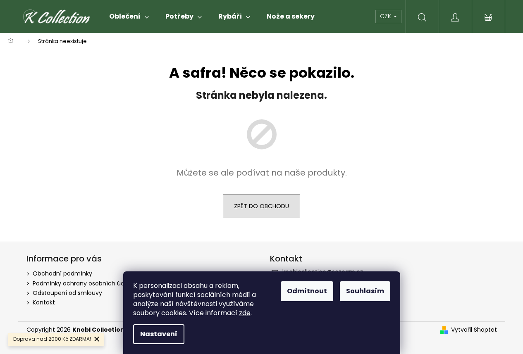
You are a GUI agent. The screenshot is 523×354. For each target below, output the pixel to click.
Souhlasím (365, 291)
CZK (386, 16)
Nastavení (158, 334)
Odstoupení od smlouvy (67, 293)
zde (245, 313)
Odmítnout (307, 291)
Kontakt (44, 302)
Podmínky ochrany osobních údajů (83, 283)
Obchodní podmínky (62, 273)
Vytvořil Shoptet (474, 330)
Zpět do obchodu (261, 206)
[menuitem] (129, 16)
